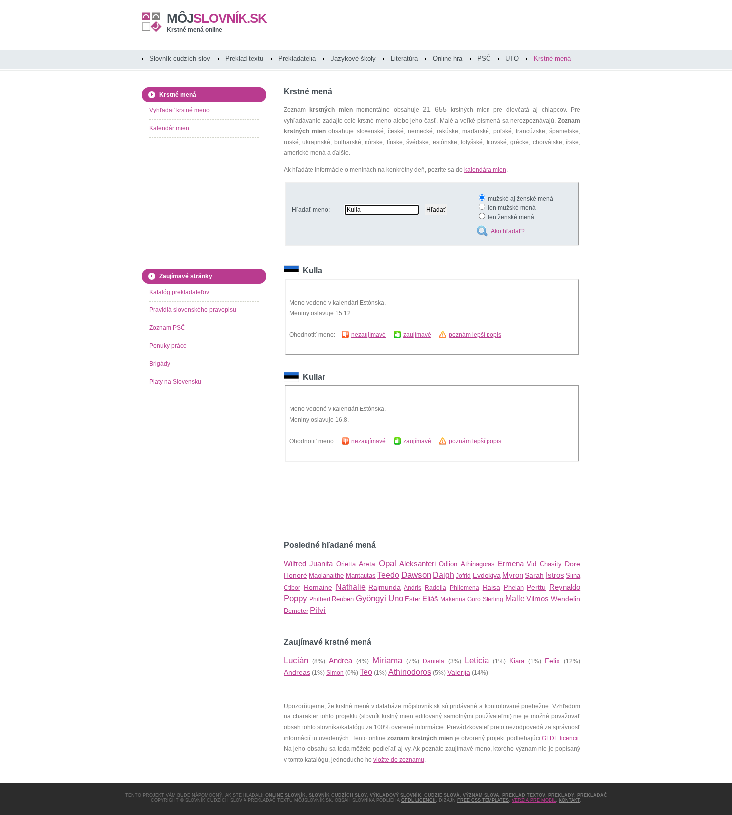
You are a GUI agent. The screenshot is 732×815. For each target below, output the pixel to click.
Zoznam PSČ (167, 327)
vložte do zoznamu (398, 759)
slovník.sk (217, 18)
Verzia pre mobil (534, 800)
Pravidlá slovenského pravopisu (192, 309)
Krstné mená (552, 58)
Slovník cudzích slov (179, 58)
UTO (512, 58)
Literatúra (404, 58)
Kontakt (569, 800)
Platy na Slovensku (175, 381)
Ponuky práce (168, 345)
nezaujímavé (368, 334)
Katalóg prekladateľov (179, 292)
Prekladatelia (297, 58)
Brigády (159, 363)
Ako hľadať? (508, 231)
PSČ (483, 58)
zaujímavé (417, 334)
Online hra (447, 58)
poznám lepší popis (475, 334)
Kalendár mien (169, 128)
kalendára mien (485, 169)
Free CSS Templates (483, 800)
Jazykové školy (353, 58)
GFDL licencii (560, 738)
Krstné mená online (194, 29)
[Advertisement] (400, 501)
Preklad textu (244, 58)
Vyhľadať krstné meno (179, 110)
